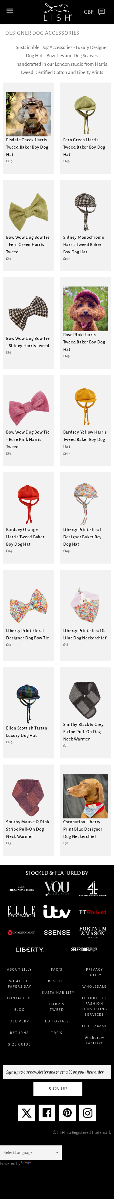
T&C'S (57, 1033)
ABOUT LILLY (19, 969)
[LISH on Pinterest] (67, 1115)
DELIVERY (19, 1021)
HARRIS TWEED (56, 1006)
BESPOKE (57, 981)
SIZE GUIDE (19, 1044)
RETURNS (19, 1033)
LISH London (94, 1026)
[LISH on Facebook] (47, 1115)
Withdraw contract (94, 1040)
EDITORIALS (57, 1021)
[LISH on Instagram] (87, 1115)
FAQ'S (57, 969)
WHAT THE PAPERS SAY (19, 983)
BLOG (19, 1009)
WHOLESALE (94, 986)
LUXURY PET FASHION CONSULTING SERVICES (94, 1006)
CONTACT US (19, 998)
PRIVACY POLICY (94, 972)
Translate (40, 1163)
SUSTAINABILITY (57, 992)
